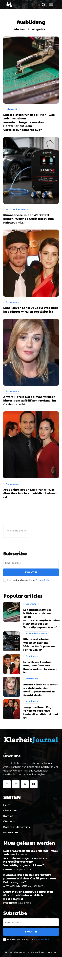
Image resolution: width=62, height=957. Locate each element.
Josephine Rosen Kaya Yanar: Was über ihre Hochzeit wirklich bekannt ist (30, 493)
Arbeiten (19, 29)
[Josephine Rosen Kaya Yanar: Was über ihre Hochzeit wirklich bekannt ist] (31, 444)
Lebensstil (11, 109)
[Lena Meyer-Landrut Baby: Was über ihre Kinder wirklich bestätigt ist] (31, 263)
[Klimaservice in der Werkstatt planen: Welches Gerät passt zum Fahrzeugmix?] (31, 170)
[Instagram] (16, 784)
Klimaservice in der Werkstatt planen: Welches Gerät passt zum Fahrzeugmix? (28, 219)
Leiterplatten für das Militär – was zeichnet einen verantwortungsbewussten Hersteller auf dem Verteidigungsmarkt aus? (29, 122)
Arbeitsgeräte (36, 29)
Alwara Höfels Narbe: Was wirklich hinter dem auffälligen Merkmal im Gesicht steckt (29, 400)
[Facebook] (7, 784)
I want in (31, 572)
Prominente (12, 302)
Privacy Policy (43, 580)
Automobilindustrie (16, 209)
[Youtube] (34, 784)
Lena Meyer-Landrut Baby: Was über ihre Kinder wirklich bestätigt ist (40, 667)
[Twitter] (24, 784)
